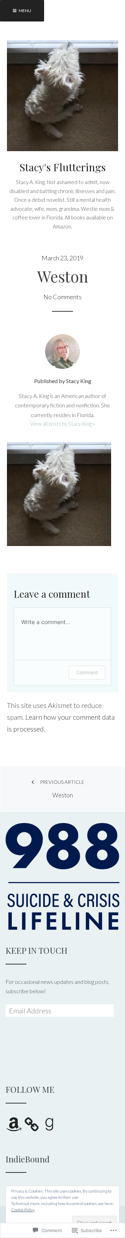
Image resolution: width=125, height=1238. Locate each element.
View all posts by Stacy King (61, 424)
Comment (87, 672)
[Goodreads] (49, 1124)
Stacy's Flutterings (62, 167)
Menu (24, 10)
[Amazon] (14, 1124)
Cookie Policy (23, 1209)
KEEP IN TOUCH (36, 950)
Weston (62, 789)
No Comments (62, 297)
